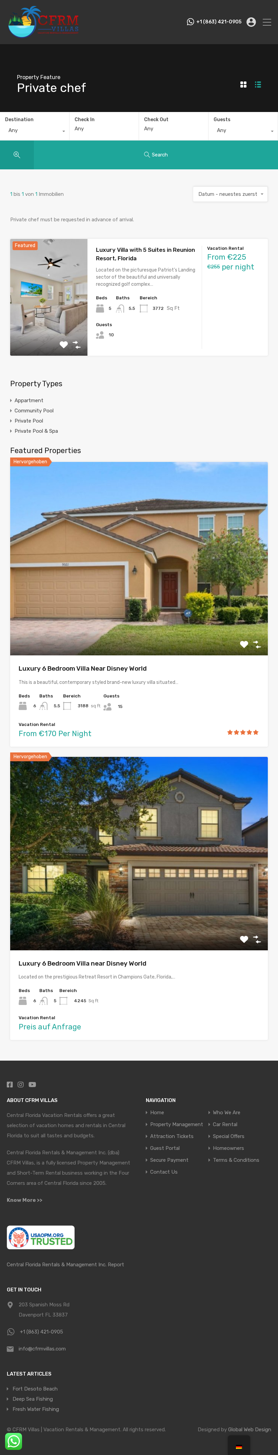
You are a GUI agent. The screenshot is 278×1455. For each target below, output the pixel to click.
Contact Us (164, 1172)
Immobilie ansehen (139, 617)
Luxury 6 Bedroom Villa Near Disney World (83, 668)
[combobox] (34, 132)
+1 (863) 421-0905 (218, 22)
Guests (222, 120)
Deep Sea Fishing (33, 1399)
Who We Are (226, 1112)
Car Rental (225, 1124)
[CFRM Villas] (43, 36)
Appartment (29, 400)
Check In (85, 120)
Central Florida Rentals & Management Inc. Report (65, 1265)
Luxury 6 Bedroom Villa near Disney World (82, 963)
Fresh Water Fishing (36, 1409)
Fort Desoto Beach (35, 1389)
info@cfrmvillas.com (42, 1349)
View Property (49, 332)
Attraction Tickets (172, 1136)
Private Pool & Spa (36, 431)
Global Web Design (249, 1429)
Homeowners (228, 1148)
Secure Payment (169, 1160)
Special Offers (228, 1136)
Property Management (176, 1124)
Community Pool (34, 411)
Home (157, 1112)
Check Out (156, 120)
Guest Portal (165, 1148)
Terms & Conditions (236, 1160)
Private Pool (29, 421)
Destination (19, 120)
